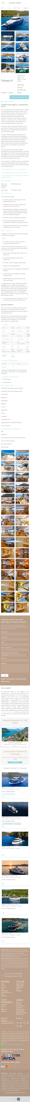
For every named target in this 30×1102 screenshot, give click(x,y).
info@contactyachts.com (7, 712)
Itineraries (4, 996)
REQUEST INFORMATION (19, 97)
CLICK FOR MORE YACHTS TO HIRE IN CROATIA (14, 169)
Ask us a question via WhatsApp (12, 1044)
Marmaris (3, 1011)
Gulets (18, 989)
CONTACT (15, 762)
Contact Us (19, 1007)
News (2, 989)
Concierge (19, 991)
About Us (3, 987)
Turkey (10, 92)
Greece (4, 92)
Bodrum (3, 1006)
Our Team (19, 1004)
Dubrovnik (4, 1009)
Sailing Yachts (20, 985)
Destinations (4, 991)
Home (2, 8)
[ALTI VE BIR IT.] (15, 1099)
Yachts (8, 8)
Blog (2, 994)
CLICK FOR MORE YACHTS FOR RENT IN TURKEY (14, 172)
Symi (2, 1008)
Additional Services (21, 1013)
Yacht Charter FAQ (6, 992)
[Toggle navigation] (3, 3)
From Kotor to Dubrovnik (15, 743)
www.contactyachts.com (7, 955)
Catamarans (19, 987)
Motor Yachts (17, 8)
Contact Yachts (15, 3)
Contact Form (19, 1014)
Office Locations (20, 1006)
